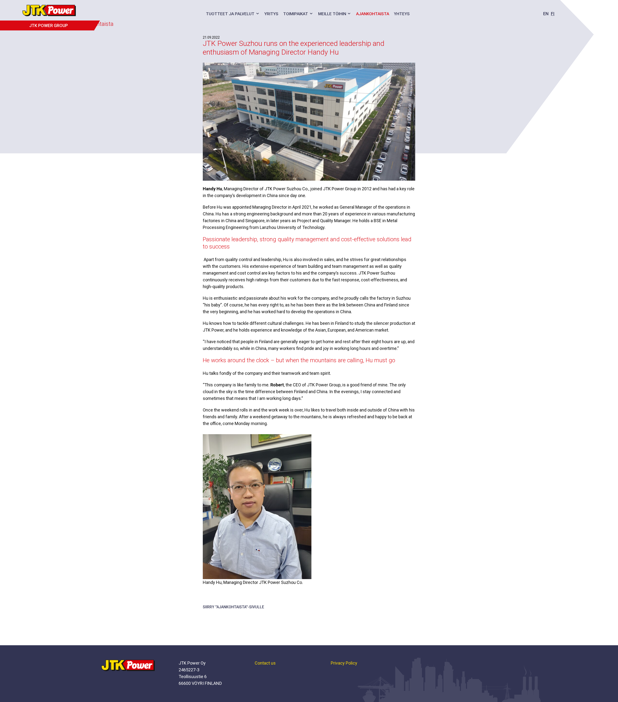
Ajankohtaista (372, 13)
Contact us (265, 663)
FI (553, 13)
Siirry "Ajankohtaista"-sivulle (233, 607)
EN (545, 13)
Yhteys (402, 13)
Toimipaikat (295, 13)
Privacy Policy (344, 663)
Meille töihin (332, 13)
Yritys (271, 13)
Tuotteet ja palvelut (230, 13)
